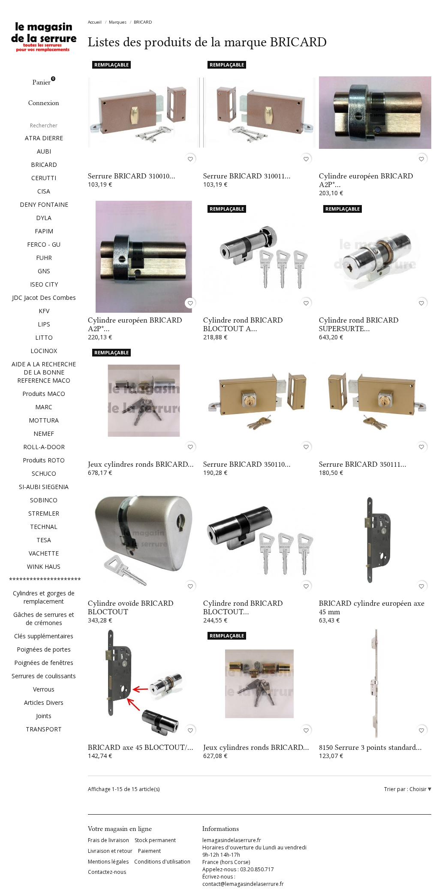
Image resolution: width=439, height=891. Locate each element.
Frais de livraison (108, 840)
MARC (43, 407)
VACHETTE (44, 553)
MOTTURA (44, 420)
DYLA (43, 218)
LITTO (44, 337)
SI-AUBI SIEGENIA (44, 487)
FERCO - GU (43, 244)
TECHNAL (43, 527)
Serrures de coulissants (44, 676)
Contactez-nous (107, 872)
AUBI (44, 151)
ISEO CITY (44, 284)
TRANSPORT (44, 729)
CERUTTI (43, 178)
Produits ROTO (44, 460)
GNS (44, 271)
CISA (43, 191)
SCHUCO (44, 473)
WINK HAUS (43, 566)
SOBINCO (43, 500)
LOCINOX (43, 351)
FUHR (44, 258)
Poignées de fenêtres (43, 662)
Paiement (149, 851)
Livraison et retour (110, 851)
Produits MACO (43, 394)
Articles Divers (43, 702)
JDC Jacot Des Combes (44, 297)
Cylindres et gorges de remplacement (44, 597)
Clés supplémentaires (43, 636)
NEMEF (43, 433)
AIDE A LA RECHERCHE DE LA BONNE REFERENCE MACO (44, 372)
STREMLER (43, 513)
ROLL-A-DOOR (44, 447)
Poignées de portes (44, 649)
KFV (44, 311)
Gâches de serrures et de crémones (43, 618)
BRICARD (44, 164)
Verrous (43, 689)
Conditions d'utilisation (162, 861)
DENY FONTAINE (44, 204)
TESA (43, 540)
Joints (43, 716)
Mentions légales (108, 861)
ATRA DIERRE (44, 138)
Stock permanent (155, 840)
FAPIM (44, 231)
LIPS (44, 324)
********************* (44, 580)
